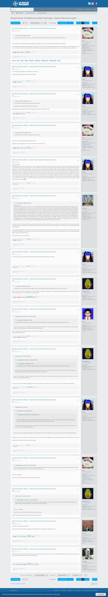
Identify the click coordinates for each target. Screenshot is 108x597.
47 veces (89, 216)
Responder (16, 23)
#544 (13, 126)
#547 (13, 253)
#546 (13, 197)
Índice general (14, 590)
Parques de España (52, 60)
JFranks (83, 106)
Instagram (89, 53)
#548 (13, 280)
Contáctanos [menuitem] (70, 590)
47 (87, 82)
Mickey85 (14, 52)
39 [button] (88, 23)
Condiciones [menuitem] (57, 590)
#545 (13, 161)
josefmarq (84, 208)
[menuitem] (88, 9)
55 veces (89, 112)
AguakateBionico (85, 291)
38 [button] (85, 23)
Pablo (25, 148)
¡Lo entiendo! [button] (100, 594)
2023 (18, 60)
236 (87, 110)
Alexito (83, 172)
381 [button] (93, 23)
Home (94, 9)
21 (87, 176)
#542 (13, 68)
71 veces (89, 270)
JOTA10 (83, 264)
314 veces (93, 299)
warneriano (33, 564)
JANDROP (14, 297)
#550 (13, 350)
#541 (13, 29)
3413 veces (89, 328)
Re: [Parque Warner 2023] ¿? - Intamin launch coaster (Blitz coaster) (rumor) (34, 28)
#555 (13, 550)
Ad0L (83, 40)
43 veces (93, 569)
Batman (22, 60)
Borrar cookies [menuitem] (77, 590)
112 (87, 268)
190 (87, 212)
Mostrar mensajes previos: (33, 575)
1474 (88, 537)
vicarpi (18, 52)
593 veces (89, 540)
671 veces (89, 48)
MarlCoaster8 (27, 52)
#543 (13, 95)
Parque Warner (37, 60)
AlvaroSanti (22, 52)
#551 (13, 401)
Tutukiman (84, 561)
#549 (13, 310)
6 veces (88, 178)
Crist (16, 35)
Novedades (31, 60)
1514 (88, 325)
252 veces (93, 217)
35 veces (89, 85)
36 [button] (80, 23)
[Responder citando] (78, 29)
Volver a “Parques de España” (18, 583)
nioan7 (21, 148)
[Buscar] (32, 9)
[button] (69, 23)
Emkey (83, 79)
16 (87, 565)
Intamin (26, 60)
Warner (59, 60)
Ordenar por (58, 575)
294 (87, 44)
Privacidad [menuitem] (63, 590)
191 (87, 295)
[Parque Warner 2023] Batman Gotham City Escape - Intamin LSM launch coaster (43, 18)
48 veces (93, 180)
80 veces (93, 87)
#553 (13, 490)
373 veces (93, 114)
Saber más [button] (57, 594)
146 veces (93, 272)
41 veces (89, 298)
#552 (13, 459)
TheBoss (84, 533)
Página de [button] (63, 23)
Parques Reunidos (45, 60)
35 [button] (77, 23)
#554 (13, 522)
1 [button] (72, 23)
